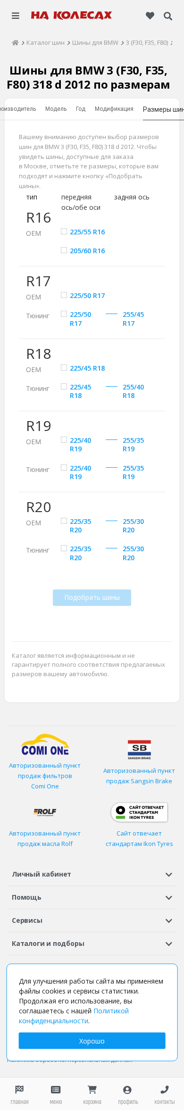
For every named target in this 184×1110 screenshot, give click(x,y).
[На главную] (71, 15)
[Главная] (15, 42)
